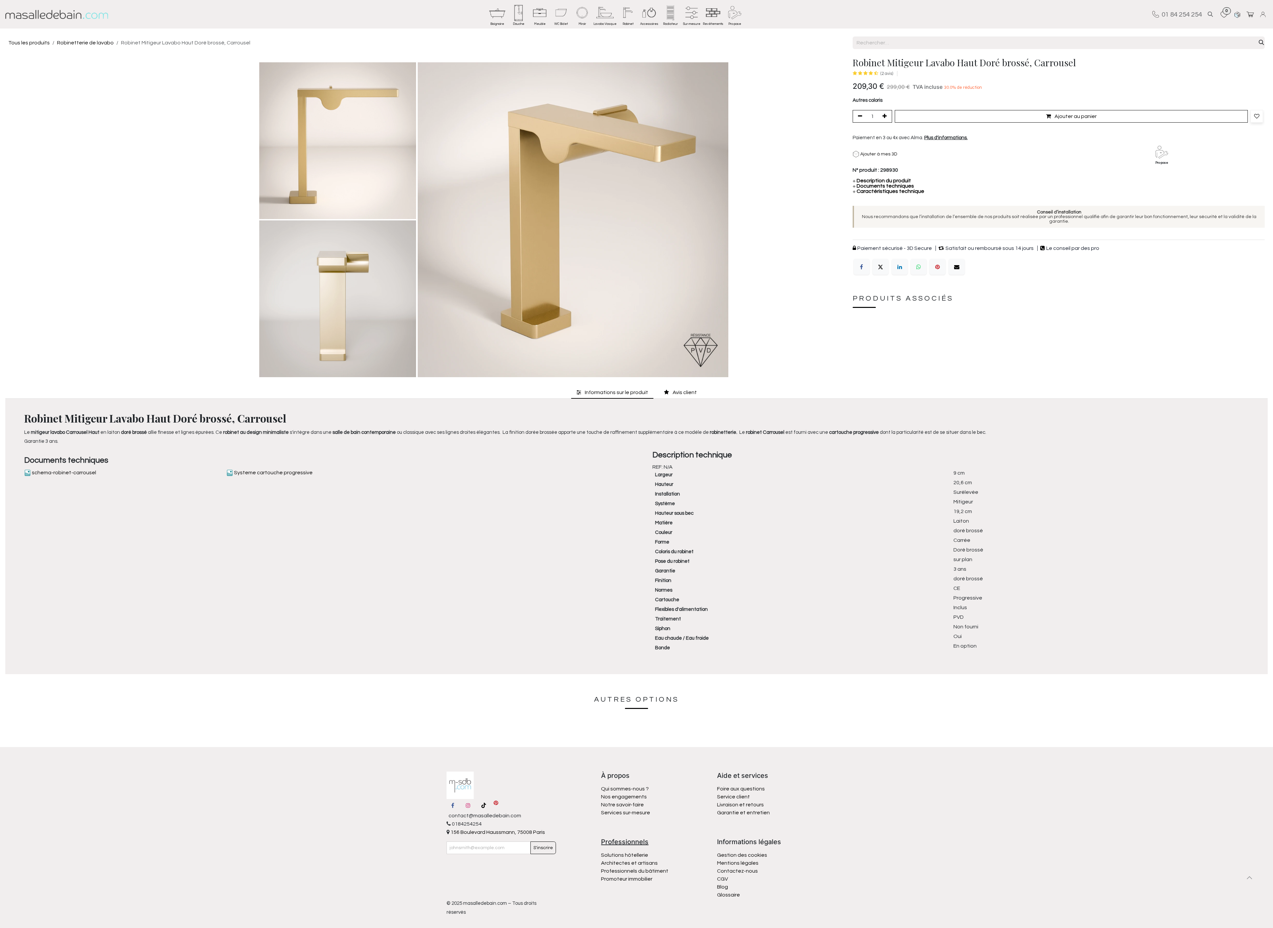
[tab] (612, 392)
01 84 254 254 (1180, 14)
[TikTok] (483, 805)
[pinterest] (496, 805)
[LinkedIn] (900, 267)
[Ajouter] (885, 116)
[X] (880, 267)
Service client (733, 796)
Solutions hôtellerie (624, 855)
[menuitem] (497, 14)
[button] (1210, 14)
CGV (722, 879)
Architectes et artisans (629, 863)
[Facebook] (862, 267)
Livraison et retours (740, 804)
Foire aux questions (741, 788)
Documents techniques (883, 186)
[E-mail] (957, 267)
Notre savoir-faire (622, 804)
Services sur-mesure (625, 812)
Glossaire (728, 895)
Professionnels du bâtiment (634, 871)
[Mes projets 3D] (1237, 14)
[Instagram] (468, 805)
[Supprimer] (859, 116)
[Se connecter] (1263, 14)
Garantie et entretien (743, 812)
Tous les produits (29, 42)
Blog (722, 887)
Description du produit (882, 180)
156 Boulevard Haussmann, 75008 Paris (497, 832)
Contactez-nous (738, 871)
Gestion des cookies (742, 855)
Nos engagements (624, 796)
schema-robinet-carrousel (63, 472)
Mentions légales (737, 863)
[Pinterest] (937, 267)
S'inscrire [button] (543, 847)
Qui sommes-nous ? (625, 788)
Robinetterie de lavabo (85, 42)
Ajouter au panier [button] (1075, 116)
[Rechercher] (1261, 42)
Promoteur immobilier (626, 879)
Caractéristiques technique (888, 191)
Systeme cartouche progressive (273, 472)
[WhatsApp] (919, 267)
